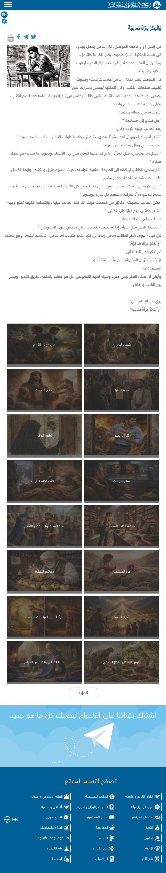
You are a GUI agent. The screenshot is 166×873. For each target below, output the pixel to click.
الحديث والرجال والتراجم (92, 807)
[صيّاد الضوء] (121, 636)
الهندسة (57, 859)
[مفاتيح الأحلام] (44, 590)
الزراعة (149, 849)
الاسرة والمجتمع (142, 818)
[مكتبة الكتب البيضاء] (121, 545)
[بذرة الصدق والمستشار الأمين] (44, 545)
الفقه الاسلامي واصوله (47, 797)
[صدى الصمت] (44, 409)
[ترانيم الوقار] (44, 454)
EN (4, 15)
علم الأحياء (146, 859)
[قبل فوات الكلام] (44, 364)
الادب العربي (54, 818)
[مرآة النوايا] (121, 409)
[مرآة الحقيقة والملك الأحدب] (44, 636)
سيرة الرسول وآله (142, 807)
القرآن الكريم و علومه (139, 797)
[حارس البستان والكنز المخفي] (121, 681)
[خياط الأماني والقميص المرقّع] (44, 681)
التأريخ (149, 828)
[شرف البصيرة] (121, 364)
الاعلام (103, 838)
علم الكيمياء (55, 849)
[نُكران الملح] (121, 454)
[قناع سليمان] (121, 500)
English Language (49, 838)
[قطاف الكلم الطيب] (44, 500)
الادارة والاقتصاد (51, 828)
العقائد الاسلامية (96, 797)
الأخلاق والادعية (52, 807)
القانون (148, 838)
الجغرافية (102, 828)
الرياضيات (101, 859)
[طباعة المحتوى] (11, 38)
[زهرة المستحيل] (121, 590)
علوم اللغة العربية (96, 818)
